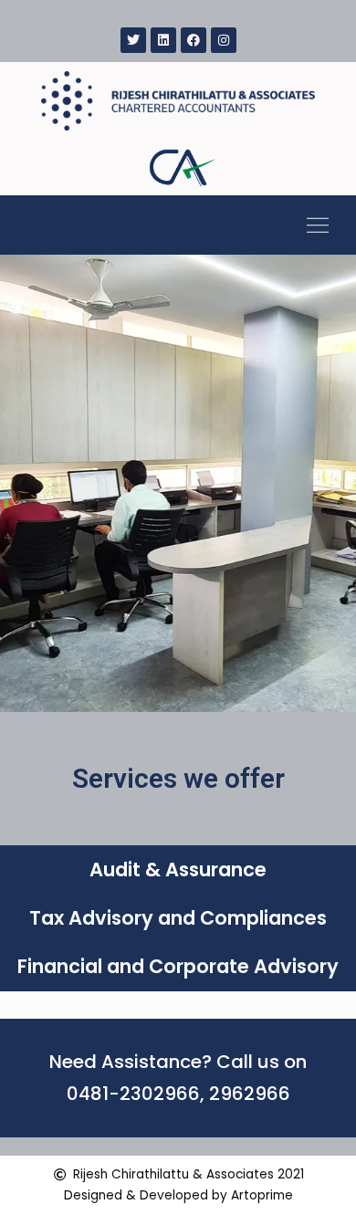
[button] (317, 225)
